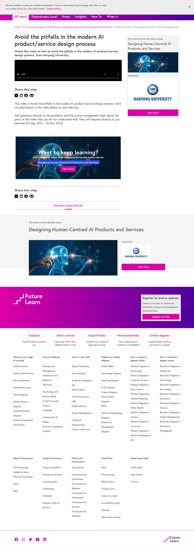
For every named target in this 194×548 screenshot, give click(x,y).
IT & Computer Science (34, 27)
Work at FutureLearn (23, 476)
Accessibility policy (110, 502)
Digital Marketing (80, 366)
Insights (80, 16)
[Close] (189, 7)
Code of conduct (109, 495)
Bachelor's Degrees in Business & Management (170, 426)
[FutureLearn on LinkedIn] (44, 539)
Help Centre (136, 474)
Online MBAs (107, 366)
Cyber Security (79, 406)
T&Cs (104, 467)
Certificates (48, 488)
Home (17, 27)
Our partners (78, 467)
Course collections (81, 429)
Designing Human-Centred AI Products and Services (87, 27)
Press (66, 16)
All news (21, 16)
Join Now (153, 112)
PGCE (104, 406)
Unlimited (47, 495)
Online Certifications (23, 373)
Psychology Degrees (111, 373)
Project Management (82, 413)
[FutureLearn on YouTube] (37, 539)
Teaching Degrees (109, 380)
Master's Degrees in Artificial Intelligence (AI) (141, 435)
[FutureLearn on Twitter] (30, 539)
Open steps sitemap (111, 517)
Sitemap (105, 510)
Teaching (47, 384)
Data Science (78, 389)
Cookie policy (108, 488)
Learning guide (50, 481)
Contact (135, 481)
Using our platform (52, 467)
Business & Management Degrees (107, 427)
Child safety (136, 467)
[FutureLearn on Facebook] (17, 539)
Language (47, 410)
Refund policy (107, 481)
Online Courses (20, 366)
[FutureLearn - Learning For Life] (171, 539)
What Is (112, 16)
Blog (15, 490)
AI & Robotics (53, 27)
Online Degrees (20, 394)
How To (96, 16)
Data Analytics (79, 373)
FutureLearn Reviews (52, 474)
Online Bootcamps (22, 387)
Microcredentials (21, 380)
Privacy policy (108, 474)
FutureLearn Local (44, 16)
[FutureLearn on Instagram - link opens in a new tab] (23, 539)
